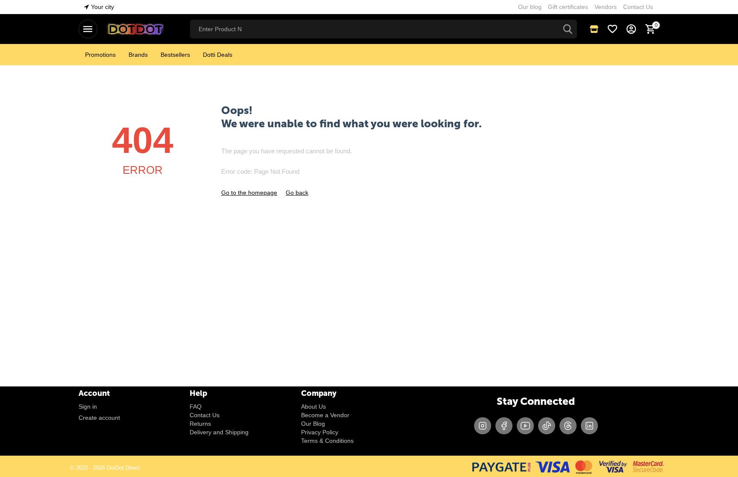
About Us (313, 406)
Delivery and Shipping (219, 432)
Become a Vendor (325, 415)
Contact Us (205, 415)
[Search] (567, 29)
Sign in (88, 406)
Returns (200, 423)
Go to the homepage (249, 192)
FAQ (196, 406)
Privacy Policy (319, 432)
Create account (99, 417)
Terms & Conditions (327, 440)
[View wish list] (612, 29)
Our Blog (313, 423)
